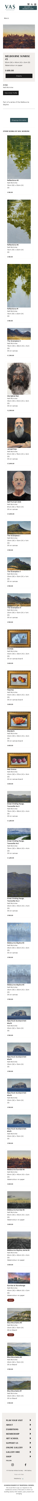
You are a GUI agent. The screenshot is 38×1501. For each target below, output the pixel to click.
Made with (19, 1474)
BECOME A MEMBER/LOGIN (27, 8)
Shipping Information (19, 120)
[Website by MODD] (23, 1478)
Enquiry (19, 76)
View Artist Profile (11, 93)
